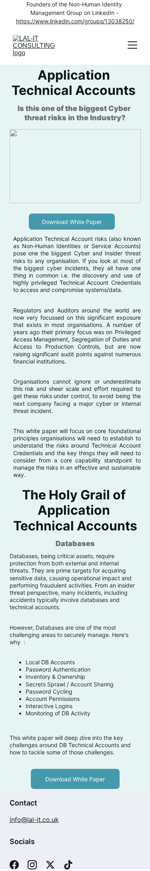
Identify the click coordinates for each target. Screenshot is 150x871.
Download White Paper (72, 221)
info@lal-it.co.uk (34, 820)
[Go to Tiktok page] (68, 864)
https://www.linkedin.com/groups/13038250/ (75, 21)
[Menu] (132, 45)
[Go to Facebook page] (14, 864)
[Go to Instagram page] (32, 864)
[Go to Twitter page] (50, 864)
